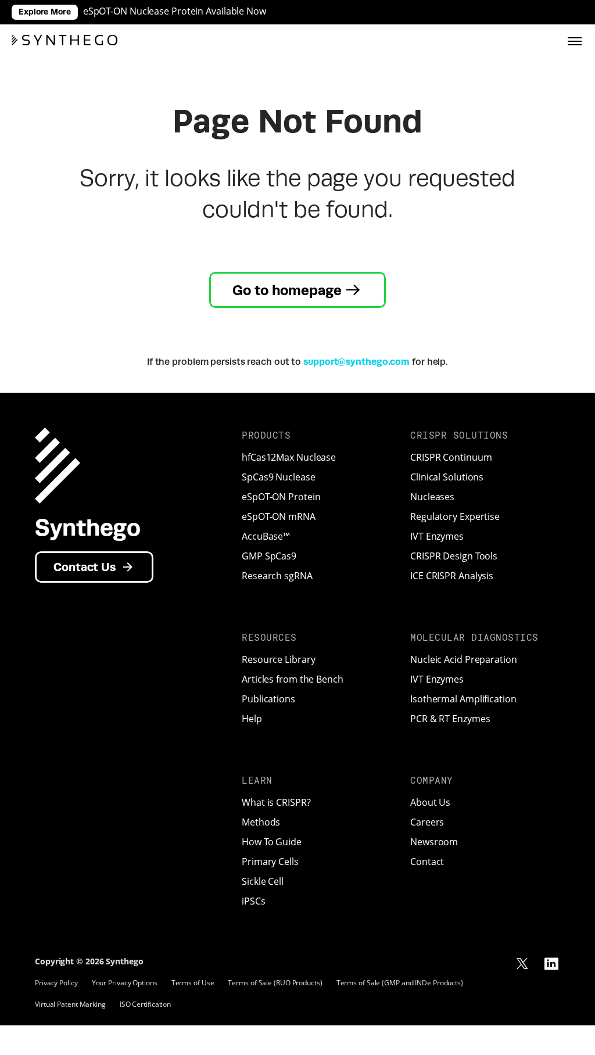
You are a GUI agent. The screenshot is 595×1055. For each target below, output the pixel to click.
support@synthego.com (356, 361)
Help (252, 718)
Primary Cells (270, 861)
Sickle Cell (263, 881)
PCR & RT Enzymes (450, 718)
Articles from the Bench (292, 679)
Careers (427, 822)
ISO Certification (145, 1004)
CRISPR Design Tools (453, 556)
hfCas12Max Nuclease (289, 457)
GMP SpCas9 (269, 556)
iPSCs (254, 901)
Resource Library (278, 659)
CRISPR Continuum (451, 457)
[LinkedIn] (551, 964)
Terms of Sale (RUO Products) (275, 983)
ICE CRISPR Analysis (451, 575)
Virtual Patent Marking (70, 1004)
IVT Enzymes (437, 536)
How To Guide (272, 841)
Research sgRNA (277, 575)
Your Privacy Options (124, 983)
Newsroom (434, 841)
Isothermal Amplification (463, 698)
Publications (268, 698)
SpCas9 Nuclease (279, 477)
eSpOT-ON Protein (281, 496)
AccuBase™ (266, 536)
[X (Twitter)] (522, 964)
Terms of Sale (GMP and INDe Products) (399, 983)
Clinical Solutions (446, 477)
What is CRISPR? (276, 802)
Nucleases (432, 496)
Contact (427, 861)
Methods (261, 822)
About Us (430, 802)
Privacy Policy (56, 983)
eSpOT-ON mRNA (279, 516)
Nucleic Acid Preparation (463, 659)
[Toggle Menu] (574, 40)
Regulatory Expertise (455, 516)
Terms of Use (192, 983)
